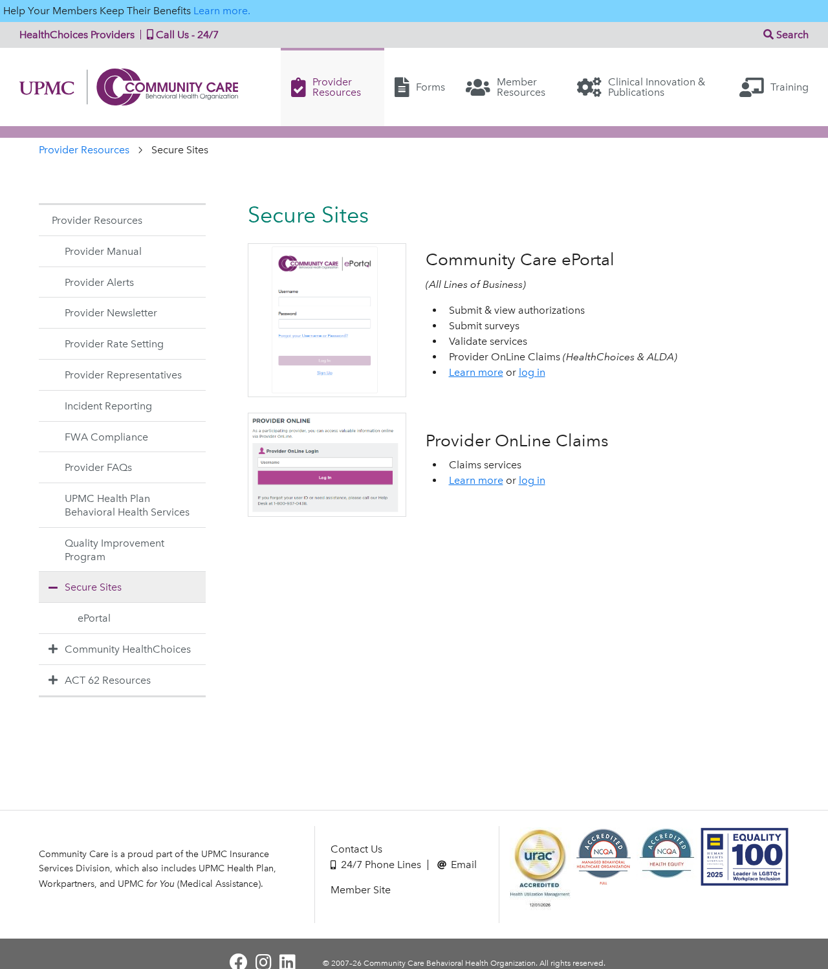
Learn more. (221, 11)
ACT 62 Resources (108, 680)
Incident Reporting (108, 406)
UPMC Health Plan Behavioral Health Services (127, 505)
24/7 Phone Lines (379, 864)
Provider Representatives (123, 375)
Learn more (476, 372)
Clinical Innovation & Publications (656, 87)
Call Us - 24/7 (186, 34)
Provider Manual (103, 251)
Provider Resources (336, 87)
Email (462, 864)
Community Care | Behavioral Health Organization (133, 87)
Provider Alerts (99, 282)
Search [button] (791, 34)
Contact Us (356, 849)
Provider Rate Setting (114, 344)
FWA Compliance (106, 437)
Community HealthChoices (128, 649)
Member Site (361, 890)
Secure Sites (93, 587)
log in (532, 372)
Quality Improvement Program (114, 550)
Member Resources (521, 87)
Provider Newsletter (111, 313)
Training (789, 87)
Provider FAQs (98, 467)
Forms (430, 87)
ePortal (94, 618)
